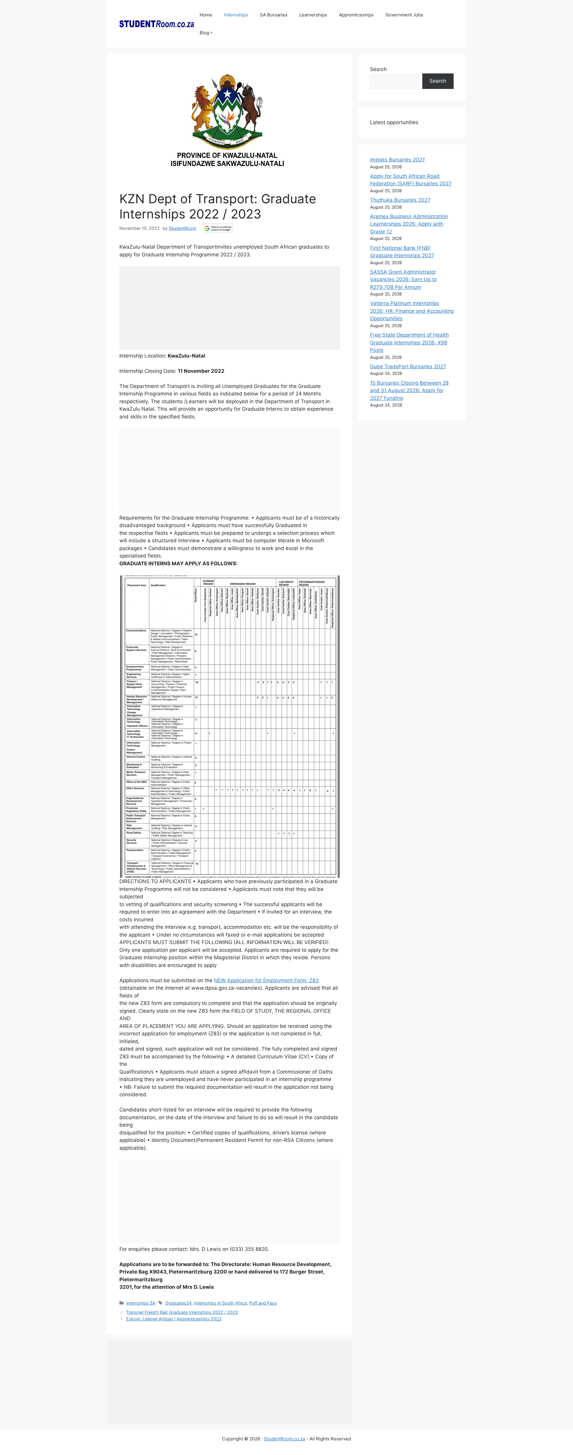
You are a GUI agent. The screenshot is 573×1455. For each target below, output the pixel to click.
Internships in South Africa (220, 1302)
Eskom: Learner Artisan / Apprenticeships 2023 (173, 1318)
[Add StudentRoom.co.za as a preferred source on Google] (218, 228)
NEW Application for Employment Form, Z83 (266, 980)
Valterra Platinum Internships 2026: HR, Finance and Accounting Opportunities (412, 310)
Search (378, 69)
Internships (236, 15)
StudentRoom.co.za (284, 1439)
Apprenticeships (356, 15)
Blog (204, 33)
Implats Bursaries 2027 (397, 160)
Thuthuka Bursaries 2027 (400, 200)
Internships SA (140, 1302)
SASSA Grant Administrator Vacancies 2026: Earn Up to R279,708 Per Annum (403, 279)
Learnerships (313, 15)
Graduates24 (178, 1302)
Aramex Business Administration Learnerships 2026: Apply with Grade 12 (409, 224)
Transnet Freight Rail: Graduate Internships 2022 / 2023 (182, 1312)
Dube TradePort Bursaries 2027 (408, 366)
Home (206, 15)
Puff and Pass (263, 1302)
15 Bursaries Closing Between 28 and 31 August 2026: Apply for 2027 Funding (409, 390)
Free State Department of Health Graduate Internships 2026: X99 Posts (409, 342)
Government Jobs (404, 15)
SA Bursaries (273, 15)
